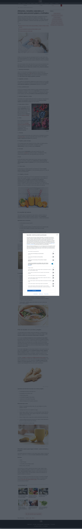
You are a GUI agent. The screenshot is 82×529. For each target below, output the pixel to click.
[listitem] (41, 251)
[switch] (53, 253)
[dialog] (41, 264)
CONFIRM (34, 290)
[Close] (57, 235)
